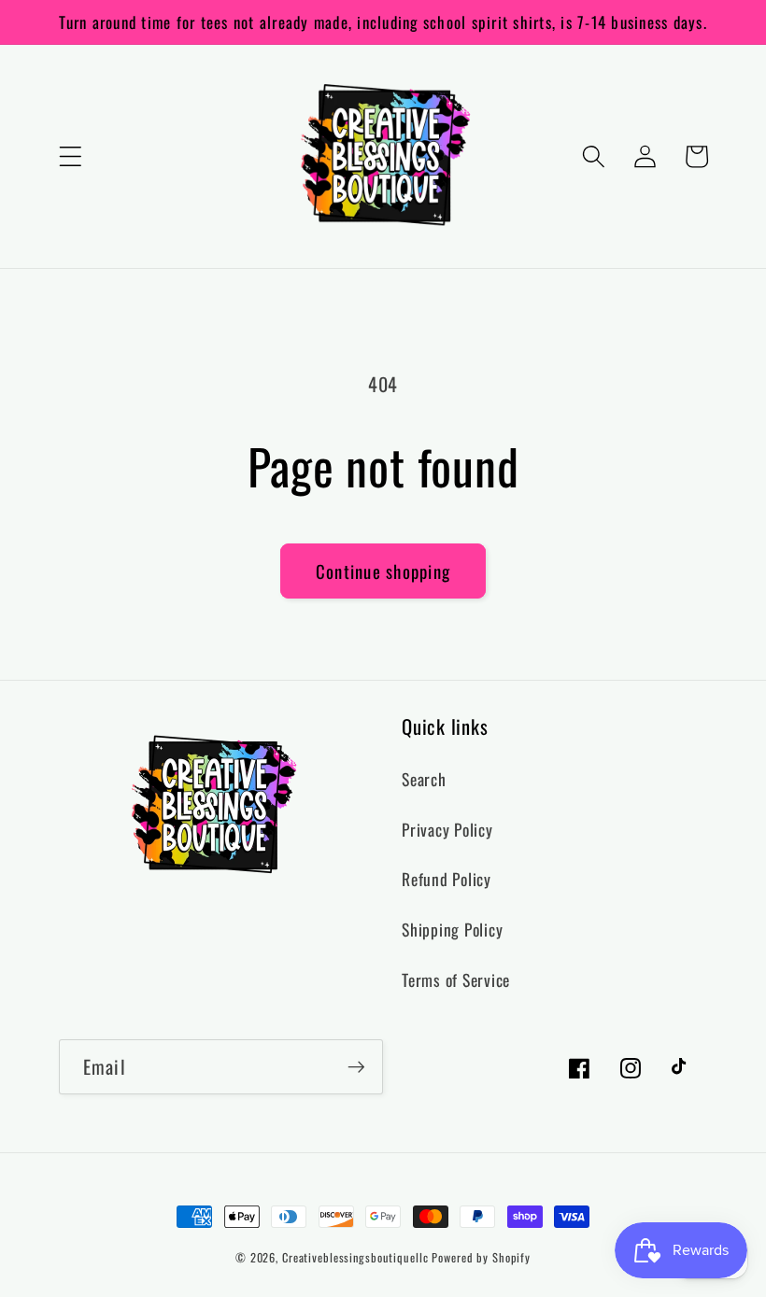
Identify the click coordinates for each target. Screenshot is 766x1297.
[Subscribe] (356, 1066)
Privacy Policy (447, 829)
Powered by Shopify (481, 1257)
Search (424, 779)
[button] (70, 156)
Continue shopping (383, 571)
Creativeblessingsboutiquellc (355, 1257)
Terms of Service (456, 979)
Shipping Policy (452, 929)
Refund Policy (446, 879)
